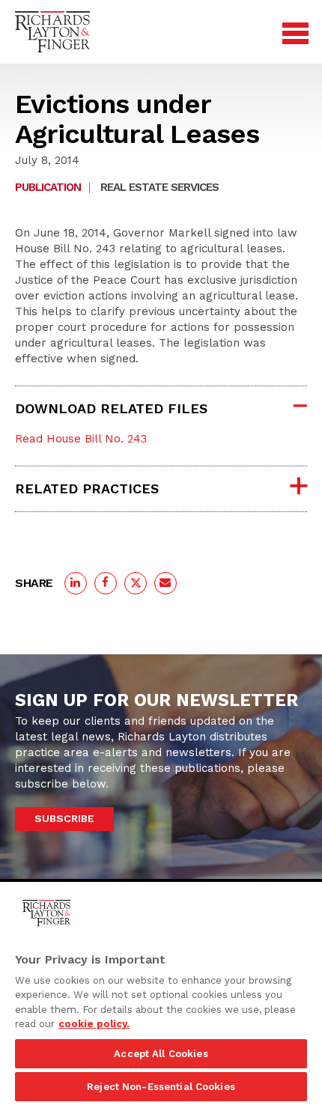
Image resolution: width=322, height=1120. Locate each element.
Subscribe (64, 818)
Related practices (87, 488)
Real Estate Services (159, 187)
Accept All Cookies (160, 1053)
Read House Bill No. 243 (81, 438)
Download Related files (111, 408)
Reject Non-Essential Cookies (161, 1086)
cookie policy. (94, 1023)
